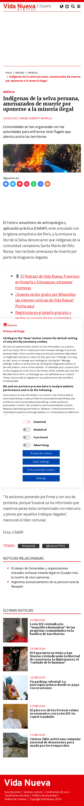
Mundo (19, 72)
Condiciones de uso (56, 792)
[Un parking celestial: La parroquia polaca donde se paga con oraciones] (15, 687)
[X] (13, 184)
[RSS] (47, 184)
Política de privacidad (44, 795)
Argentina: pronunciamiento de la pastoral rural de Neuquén (45, 584)
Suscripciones (12, 792)
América (33, 72)
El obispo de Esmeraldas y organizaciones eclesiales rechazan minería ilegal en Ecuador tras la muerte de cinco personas (44, 573)
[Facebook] (6, 184)
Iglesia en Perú (55, 546)
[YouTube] (20, 184)
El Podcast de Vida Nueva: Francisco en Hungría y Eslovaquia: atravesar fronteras (47, 282)
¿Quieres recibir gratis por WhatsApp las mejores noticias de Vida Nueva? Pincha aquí (45, 300)
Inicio (9, 72)
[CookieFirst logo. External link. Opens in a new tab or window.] (10, 325)
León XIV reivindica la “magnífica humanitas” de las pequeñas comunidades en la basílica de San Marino (52, 629)
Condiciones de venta (17, 795)
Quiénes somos (33, 792)
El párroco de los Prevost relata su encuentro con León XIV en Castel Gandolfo (54, 713)
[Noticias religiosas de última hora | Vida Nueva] (19, 7)
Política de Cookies (16, 799)
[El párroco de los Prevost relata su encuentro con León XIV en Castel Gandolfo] (15, 716)
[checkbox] (27, 422)
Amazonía (28, 546)
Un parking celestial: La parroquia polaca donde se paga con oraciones (54, 685)
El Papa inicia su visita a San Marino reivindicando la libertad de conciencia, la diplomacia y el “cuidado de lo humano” (55, 658)
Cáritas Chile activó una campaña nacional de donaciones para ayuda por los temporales (55, 742)
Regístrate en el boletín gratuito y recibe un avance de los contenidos (43, 315)
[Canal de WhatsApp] (33, 184)
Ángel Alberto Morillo (36, 118)
